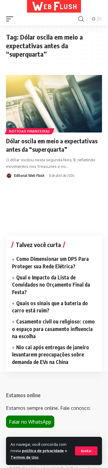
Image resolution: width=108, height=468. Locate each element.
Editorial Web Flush (29, 175)
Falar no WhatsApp (30, 422)
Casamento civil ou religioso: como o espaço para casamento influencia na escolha (53, 328)
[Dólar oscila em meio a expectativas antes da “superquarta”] (54, 104)
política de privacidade (43, 450)
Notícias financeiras (29, 131)
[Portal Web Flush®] (54, 6)
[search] (81, 19)
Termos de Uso (24, 457)
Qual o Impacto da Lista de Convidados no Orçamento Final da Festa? (51, 284)
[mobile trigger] (11, 19)
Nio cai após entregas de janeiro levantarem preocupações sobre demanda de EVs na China (50, 354)
